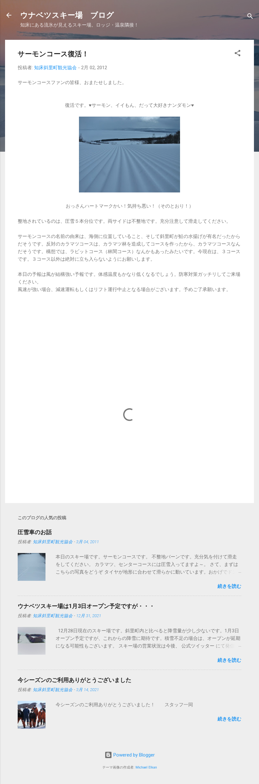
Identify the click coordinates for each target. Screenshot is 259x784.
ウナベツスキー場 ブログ (67, 15)
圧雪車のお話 (35, 532)
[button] (237, 54)
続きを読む (229, 586)
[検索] (250, 17)
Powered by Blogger (133, 755)
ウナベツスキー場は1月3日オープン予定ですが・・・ (86, 606)
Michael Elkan (146, 767)
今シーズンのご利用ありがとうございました (74, 680)
